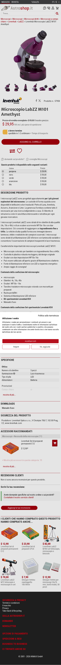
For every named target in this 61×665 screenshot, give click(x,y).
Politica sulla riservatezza (48, 315)
